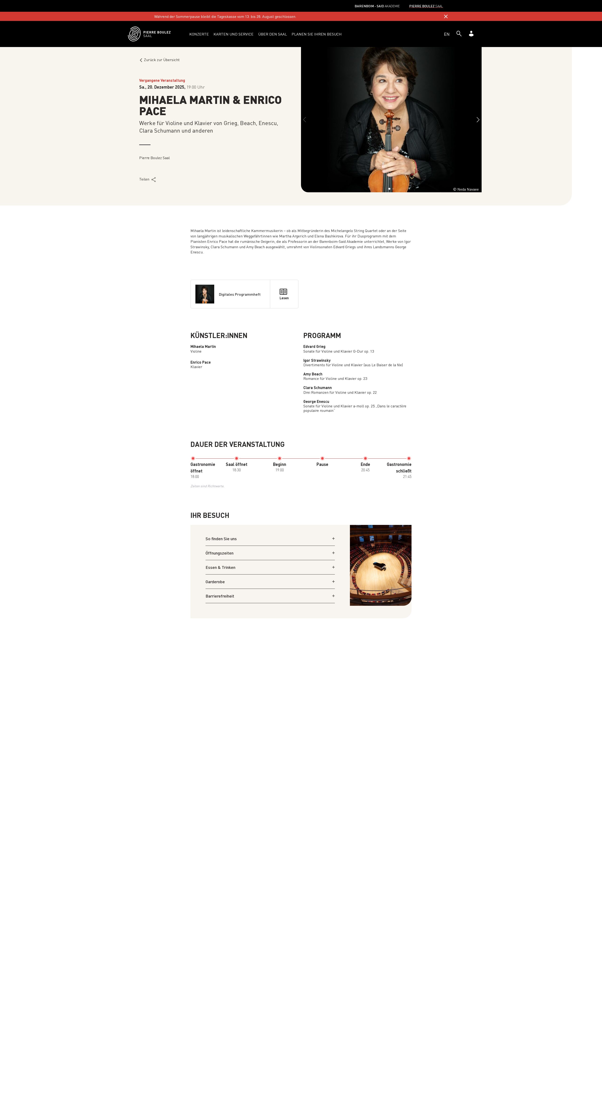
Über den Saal (272, 33)
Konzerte (199, 33)
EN (447, 34)
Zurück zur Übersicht (162, 59)
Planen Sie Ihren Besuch (317, 33)
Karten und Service (233, 33)
